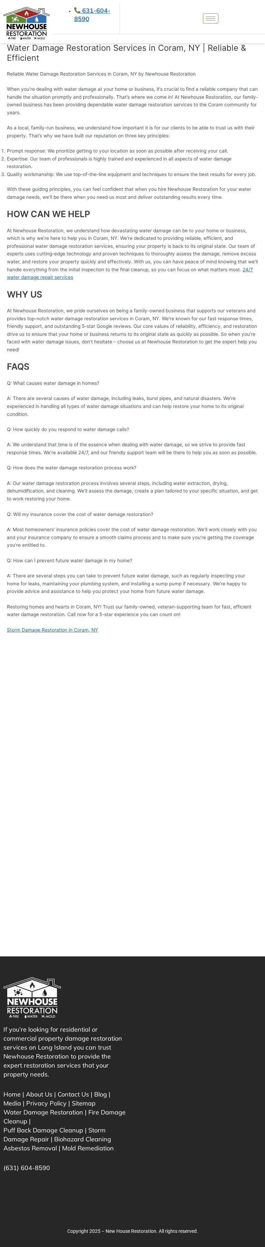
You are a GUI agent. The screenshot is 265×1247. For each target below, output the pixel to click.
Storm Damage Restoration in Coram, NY (52, 630)
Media (12, 1103)
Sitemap (84, 1103)
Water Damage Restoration (43, 1112)
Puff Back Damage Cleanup (43, 1130)
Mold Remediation (88, 1148)
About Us (39, 1094)
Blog (100, 1094)
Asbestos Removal (30, 1148)
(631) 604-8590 (26, 1168)
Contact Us (73, 1094)
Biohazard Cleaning (82, 1139)
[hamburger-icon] (210, 18)
